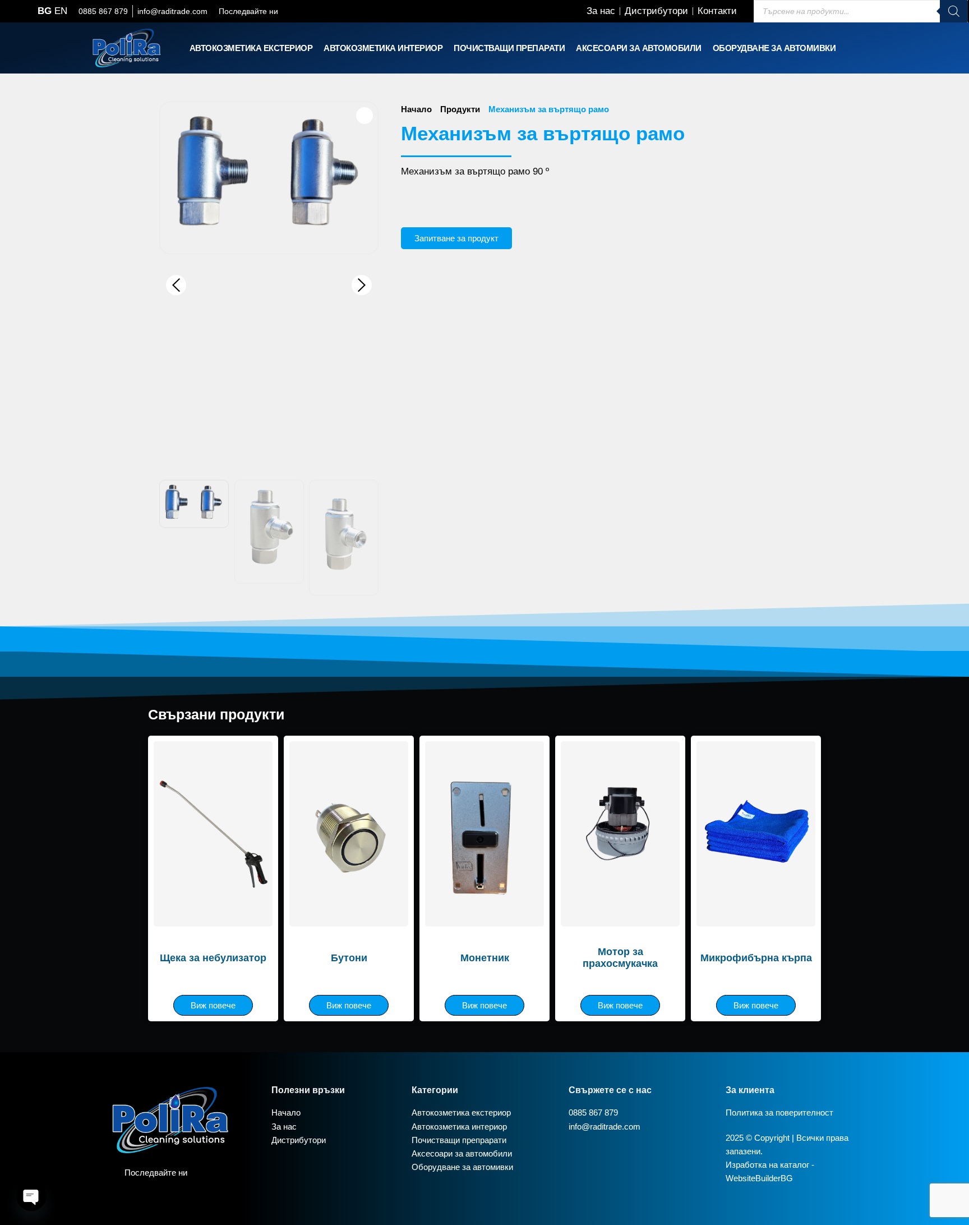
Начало (416, 109)
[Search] (954, 11)
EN (60, 11)
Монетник (484, 958)
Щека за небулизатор (213, 958)
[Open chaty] (31, 1196)
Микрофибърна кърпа (756, 958)
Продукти (460, 109)
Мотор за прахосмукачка (620, 958)
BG (45, 11)
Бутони (349, 958)
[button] (251, 48)
